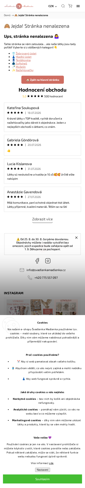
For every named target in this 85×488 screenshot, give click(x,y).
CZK (51, 6)
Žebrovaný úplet (26, 53)
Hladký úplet (23, 56)
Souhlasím (42, 479)
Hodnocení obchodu (42, 89)
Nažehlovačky (24, 70)
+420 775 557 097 (46, 277)
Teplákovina (23, 60)
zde (51, 463)
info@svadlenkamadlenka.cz (46, 270)
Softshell (21, 63)
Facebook (37, 261)
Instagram (48, 261)
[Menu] (78, 6)
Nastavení (42, 469)
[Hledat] (63, 6)
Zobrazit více (42, 219)
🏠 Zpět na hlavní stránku (42, 79)
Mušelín (21, 66)
